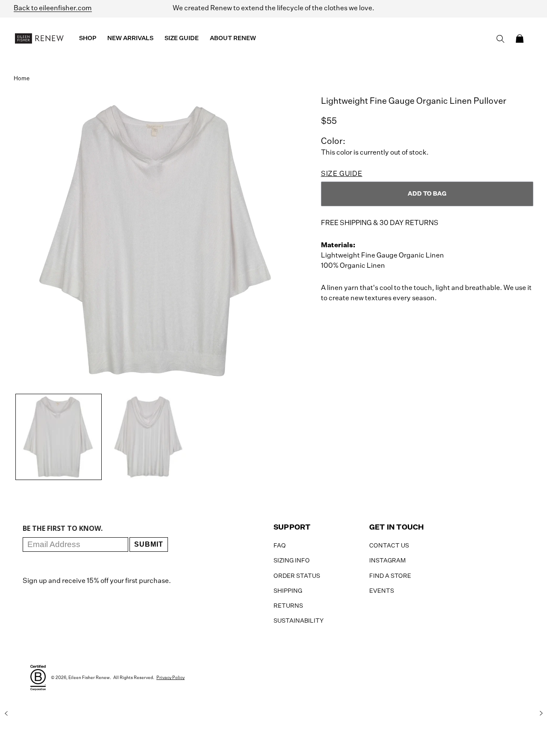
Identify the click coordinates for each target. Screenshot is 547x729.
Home (21, 79)
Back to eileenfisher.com (53, 8)
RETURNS (288, 606)
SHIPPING (288, 591)
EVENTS (381, 591)
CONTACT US (389, 546)
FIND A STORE (390, 576)
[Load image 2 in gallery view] (148, 437)
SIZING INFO (292, 561)
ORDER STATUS (297, 576)
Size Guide (341, 174)
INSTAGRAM (387, 561)
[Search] (500, 38)
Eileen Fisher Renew (89, 678)
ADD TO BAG (427, 194)
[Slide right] (541, 713)
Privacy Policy (170, 678)
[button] (519, 38)
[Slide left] (6, 713)
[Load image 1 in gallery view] (58, 437)
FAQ (280, 546)
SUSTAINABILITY (298, 621)
